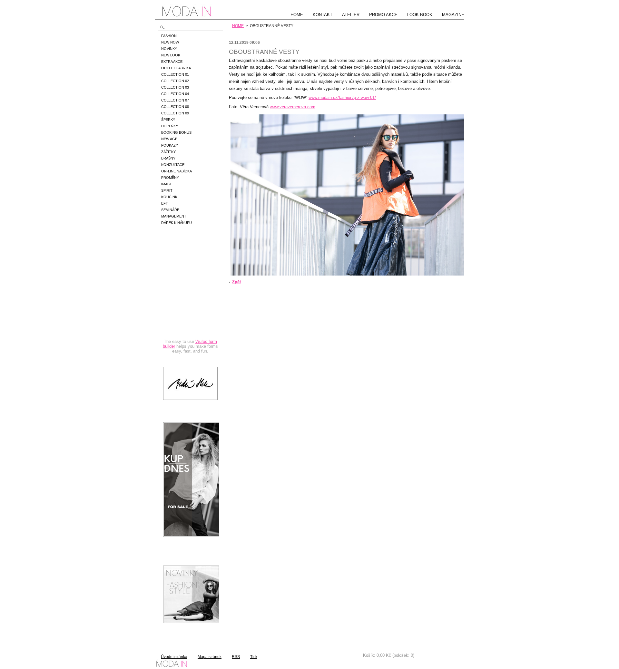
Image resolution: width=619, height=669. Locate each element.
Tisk (253, 657)
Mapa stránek (209, 657)
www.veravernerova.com (292, 106)
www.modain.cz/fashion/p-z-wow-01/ (342, 97)
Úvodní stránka (174, 657)
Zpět (236, 281)
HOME (238, 26)
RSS (236, 657)
